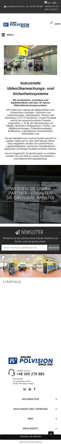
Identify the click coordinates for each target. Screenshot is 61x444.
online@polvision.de (16, 6)
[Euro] (54, 2)
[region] (30, 60)
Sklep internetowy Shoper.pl (30, 442)
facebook (34, 390)
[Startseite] (16, 25)
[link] (30, 60)
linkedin (24, 390)
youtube (30, 390)
